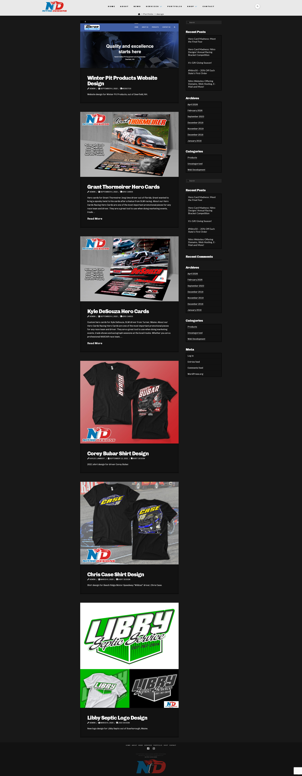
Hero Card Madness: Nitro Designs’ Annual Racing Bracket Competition (201, 52)
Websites (126, 89)
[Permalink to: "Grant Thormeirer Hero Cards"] (129, 144)
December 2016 (195, 134)
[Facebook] (148, 748)
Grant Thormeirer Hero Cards (123, 187)
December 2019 (195, 122)
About (134, 745)
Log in (191, 356)
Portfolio (157, 745)
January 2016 (195, 141)
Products (192, 157)
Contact (172, 745)
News (140, 745)
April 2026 (193, 104)
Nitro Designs (151, 757)
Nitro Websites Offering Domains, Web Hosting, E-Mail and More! (201, 84)
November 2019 (196, 128)
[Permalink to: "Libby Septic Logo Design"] (129, 655)
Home (128, 745)
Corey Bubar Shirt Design (118, 453)
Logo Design (124, 723)
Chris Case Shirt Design (115, 574)
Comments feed (195, 368)
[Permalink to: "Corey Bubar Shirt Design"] (129, 402)
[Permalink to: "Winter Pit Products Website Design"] (129, 44)
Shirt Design (138, 458)
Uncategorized (195, 163)
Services (148, 745)
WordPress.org (195, 374)
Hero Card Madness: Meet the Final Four (202, 40)
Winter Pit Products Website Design (122, 81)
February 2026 (195, 110)
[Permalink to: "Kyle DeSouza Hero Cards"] (129, 268)
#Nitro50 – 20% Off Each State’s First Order (201, 72)
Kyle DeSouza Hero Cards (118, 311)
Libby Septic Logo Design (117, 718)
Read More (94, 218)
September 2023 (196, 116)
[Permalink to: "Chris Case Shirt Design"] (129, 523)
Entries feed (194, 362)
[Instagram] (154, 748)
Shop (166, 745)
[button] (257, 6)
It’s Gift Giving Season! (200, 63)
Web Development (196, 169)
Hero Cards (127, 192)
